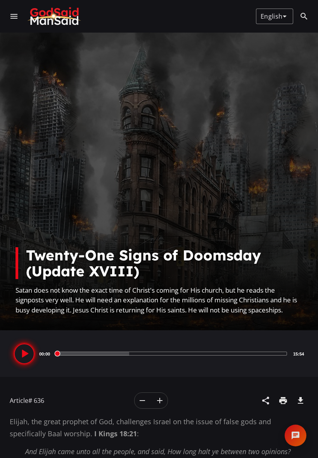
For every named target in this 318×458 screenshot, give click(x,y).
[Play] (24, 354)
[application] (159, 353)
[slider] (171, 354)
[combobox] (274, 16)
